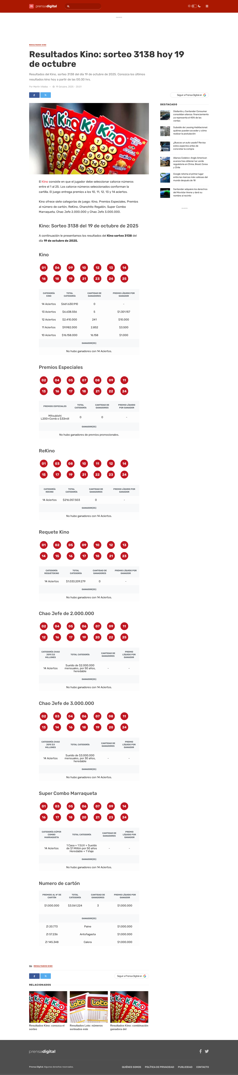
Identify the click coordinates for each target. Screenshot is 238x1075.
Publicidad (185, 1067)
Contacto (202, 1067)
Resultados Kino (43, 966)
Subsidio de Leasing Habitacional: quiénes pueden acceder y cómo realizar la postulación (190, 130)
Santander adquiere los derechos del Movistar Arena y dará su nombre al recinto (190, 192)
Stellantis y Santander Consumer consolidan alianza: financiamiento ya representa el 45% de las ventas (191, 116)
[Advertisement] (119, 27)
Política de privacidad (159, 1067)
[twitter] (207, 1051)
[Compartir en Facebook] (34, 95)
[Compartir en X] (45, 95)
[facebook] (200, 1051)
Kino (45, 181)
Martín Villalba (40, 86)
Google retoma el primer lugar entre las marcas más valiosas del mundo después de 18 (190, 177)
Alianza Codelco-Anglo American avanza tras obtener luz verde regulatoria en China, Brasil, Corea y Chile (190, 163)
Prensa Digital (36, 1067)
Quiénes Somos (131, 1067)
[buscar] (68, 6)
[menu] (205, 5)
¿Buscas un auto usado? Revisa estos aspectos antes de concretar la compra (189, 145)
